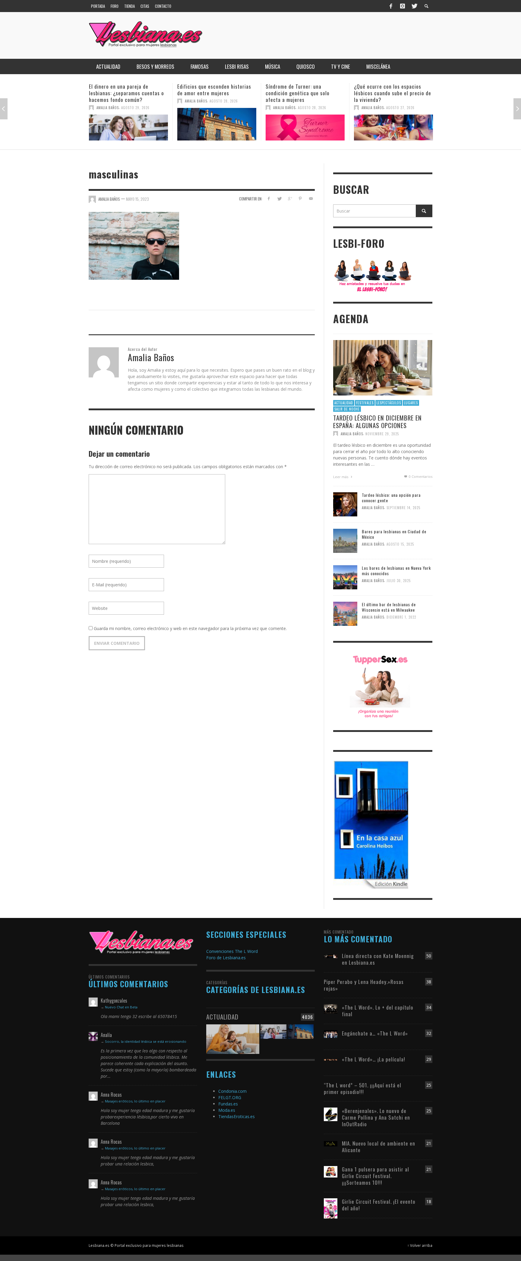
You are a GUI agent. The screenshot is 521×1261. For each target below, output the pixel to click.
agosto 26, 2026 (400, 101)
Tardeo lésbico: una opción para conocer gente (391, 497)
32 (428, 1033)
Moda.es (226, 1110)
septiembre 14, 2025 (403, 508)
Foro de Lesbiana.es (226, 957)
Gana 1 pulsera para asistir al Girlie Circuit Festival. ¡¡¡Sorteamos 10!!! (375, 1175)
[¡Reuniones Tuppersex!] (380, 686)
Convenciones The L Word (232, 951)
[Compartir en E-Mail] (311, 198)
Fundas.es (228, 1104)
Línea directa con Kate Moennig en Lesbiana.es (378, 959)
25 (428, 1085)
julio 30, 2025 (399, 580)
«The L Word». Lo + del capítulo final (377, 1011)
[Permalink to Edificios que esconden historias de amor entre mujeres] (128, 124)
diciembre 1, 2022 (401, 617)
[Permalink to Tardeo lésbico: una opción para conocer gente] (345, 504)
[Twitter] (414, 6)
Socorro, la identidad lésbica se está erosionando (145, 1041)
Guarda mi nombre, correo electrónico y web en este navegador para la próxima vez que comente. (190, 628)
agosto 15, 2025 (400, 544)
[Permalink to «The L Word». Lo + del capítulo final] (330, 1008)
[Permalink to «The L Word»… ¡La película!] (330, 1059)
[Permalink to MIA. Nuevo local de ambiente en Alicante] (330, 1143)
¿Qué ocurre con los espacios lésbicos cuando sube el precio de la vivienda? (304, 93)
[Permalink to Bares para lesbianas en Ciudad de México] (345, 540)
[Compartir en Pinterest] (300, 198)
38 (428, 982)
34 (428, 1007)
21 (428, 1143)
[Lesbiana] (141, 942)
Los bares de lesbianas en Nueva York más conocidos (396, 570)
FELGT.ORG (229, 1097)
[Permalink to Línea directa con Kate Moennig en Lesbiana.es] (330, 956)
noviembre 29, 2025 (382, 433)
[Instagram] (402, 6)
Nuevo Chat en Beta (121, 1007)
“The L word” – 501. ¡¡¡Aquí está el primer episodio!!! (362, 1088)
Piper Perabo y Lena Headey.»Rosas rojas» (364, 985)
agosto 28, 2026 (135, 101)
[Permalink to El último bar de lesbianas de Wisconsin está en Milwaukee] (345, 613)
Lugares (411, 402)
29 (428, 1059)
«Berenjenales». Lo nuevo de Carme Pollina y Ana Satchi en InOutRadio (376, 1117)
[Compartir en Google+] (290, 198)
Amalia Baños (107, 101)
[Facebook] (391, 6)
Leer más (341, 476)
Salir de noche (347, 409)
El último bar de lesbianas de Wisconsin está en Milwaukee (389, 607)
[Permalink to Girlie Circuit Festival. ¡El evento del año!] (330, 1208)
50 (428, 956)
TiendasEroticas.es (236, 1116)
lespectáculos (389, 402)
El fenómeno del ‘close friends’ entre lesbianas (389, 90)
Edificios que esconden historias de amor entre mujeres (126, 90)
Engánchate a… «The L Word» (375, 1033)
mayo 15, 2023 (137, 199)
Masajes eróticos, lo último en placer (135, 1101)
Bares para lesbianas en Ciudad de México (394, 534)
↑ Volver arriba (419, 1245)
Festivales (365, 402)
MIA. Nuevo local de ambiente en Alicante (378, 1147)
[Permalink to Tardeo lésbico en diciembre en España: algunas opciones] (382, 367)
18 (428, 1201)
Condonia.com (232, 1091)
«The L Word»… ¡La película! (373, 1059)
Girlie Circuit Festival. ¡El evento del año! (378, 1205)
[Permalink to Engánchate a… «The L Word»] (330, 1033)
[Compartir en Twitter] (279, 198)
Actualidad (343, 402)
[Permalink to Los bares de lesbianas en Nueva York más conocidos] (345, 577)
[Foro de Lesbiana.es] (372, 275)
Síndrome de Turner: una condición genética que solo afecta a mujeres (209, 93)
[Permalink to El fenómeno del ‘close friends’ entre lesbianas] (393, 124)
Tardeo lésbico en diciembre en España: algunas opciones (377, 421)
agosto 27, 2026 (312, 107)
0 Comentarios (420, 476)
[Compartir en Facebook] (269, 198)
